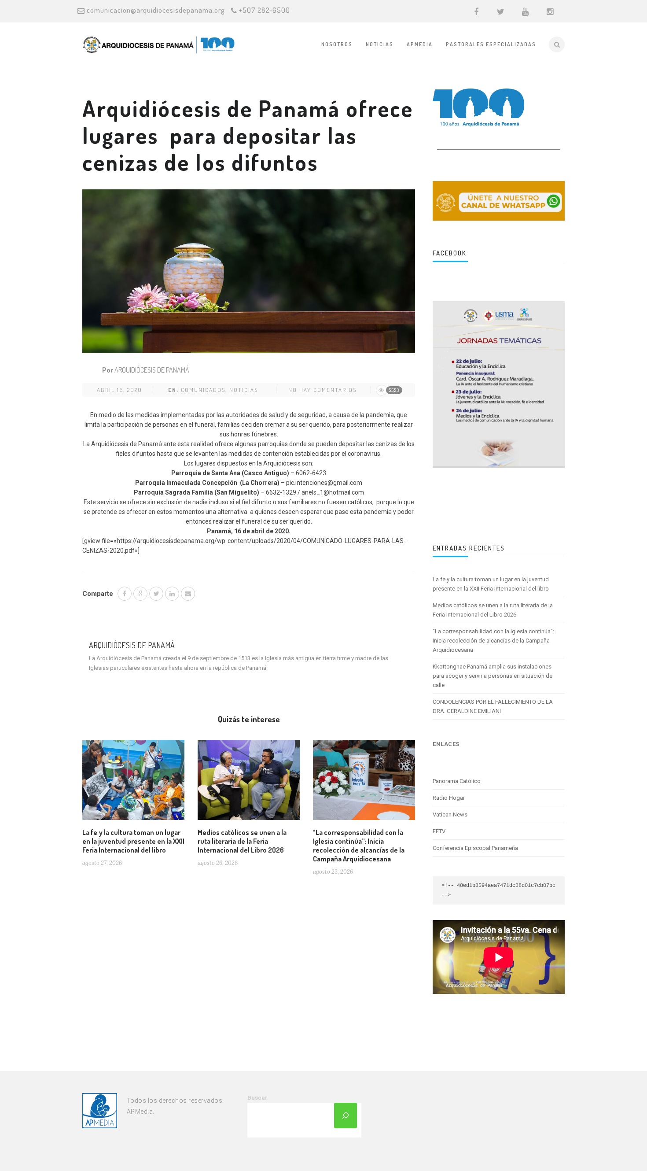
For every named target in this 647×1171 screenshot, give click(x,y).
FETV (439, 831)
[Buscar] (345, 1115)
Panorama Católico (457, 781)
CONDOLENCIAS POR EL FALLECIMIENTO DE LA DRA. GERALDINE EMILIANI (493, 706)
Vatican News (450, 814)
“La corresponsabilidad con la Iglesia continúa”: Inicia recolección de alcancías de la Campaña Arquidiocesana (358, 845)
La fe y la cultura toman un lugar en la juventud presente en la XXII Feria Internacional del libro (133, 841)
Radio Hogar (449, 797)
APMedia (420, 44)
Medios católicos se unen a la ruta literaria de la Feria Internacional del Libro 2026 (242, 841)
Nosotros (337, 44)
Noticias (379, 44)
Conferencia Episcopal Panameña (475, 848)
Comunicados (203, 389)
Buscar (257, 1097)
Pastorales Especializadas (491, 44)
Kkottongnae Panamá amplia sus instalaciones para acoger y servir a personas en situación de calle (492, 675)
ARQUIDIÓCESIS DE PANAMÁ (151, 370)
